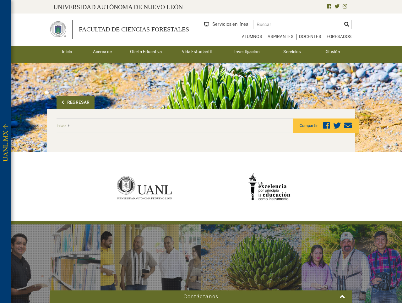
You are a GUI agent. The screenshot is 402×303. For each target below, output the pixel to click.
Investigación (247, 51)
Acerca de (102, 51)
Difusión (332, 51)
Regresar (78, 102)
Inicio (67, 51)
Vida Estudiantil (197, 51)
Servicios (292, 51)
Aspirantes (281, 36)
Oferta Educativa (146, 51)
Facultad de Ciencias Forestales (134, 29)
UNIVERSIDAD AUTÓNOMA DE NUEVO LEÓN (118, 6)
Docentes (310, 36)
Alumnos (252, 36)
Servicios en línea (230, 24)
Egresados (339, 36)
